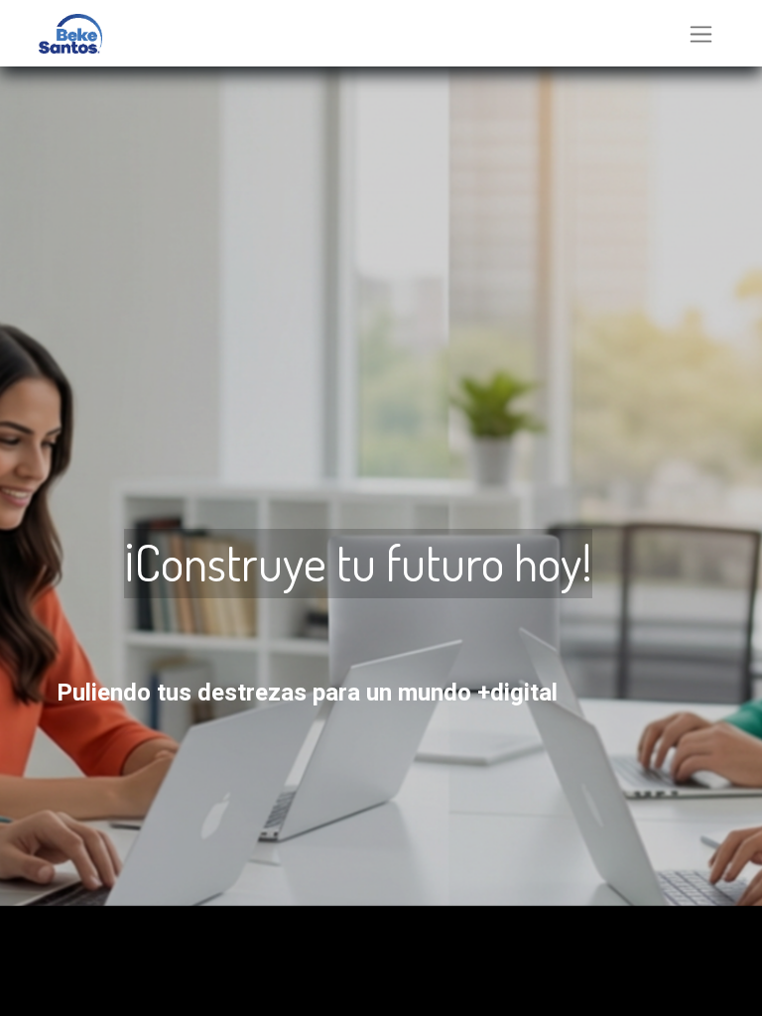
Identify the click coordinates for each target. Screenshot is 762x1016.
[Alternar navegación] (701, 33)
